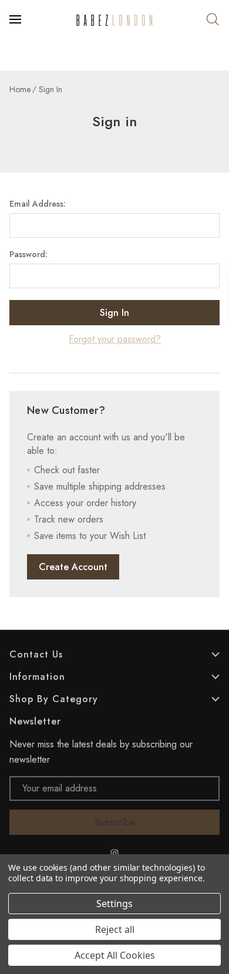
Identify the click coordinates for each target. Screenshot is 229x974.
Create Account (73, 567)
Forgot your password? (115, 339)
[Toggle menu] (16, 19)
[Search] (213, 19)
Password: (28, 254)
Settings (114, 903)
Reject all (114, 929)
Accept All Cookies (115, 955)
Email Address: (37, 203)
